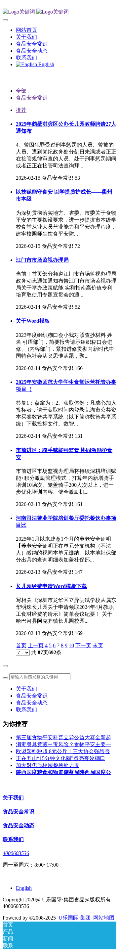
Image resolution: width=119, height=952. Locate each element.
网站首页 (26, 30)
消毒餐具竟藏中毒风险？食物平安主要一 (63, 744)
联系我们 (26, 709)
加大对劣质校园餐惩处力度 (47, 765)
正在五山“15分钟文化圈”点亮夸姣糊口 (60, 758)
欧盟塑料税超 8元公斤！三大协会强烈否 (63, 751)
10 (71, 645)
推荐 (21, 110)
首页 (21, 645)
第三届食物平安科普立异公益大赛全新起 (63, 737)
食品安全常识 (32, 98)
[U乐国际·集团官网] (59, 12)
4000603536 (16, 853)
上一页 (36, 645)
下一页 (83, 645)
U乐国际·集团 (75, 918)
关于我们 (26, 689)
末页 (98, 645)
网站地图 (103, 918)
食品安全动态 (32, 702)
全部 (21, 91)
